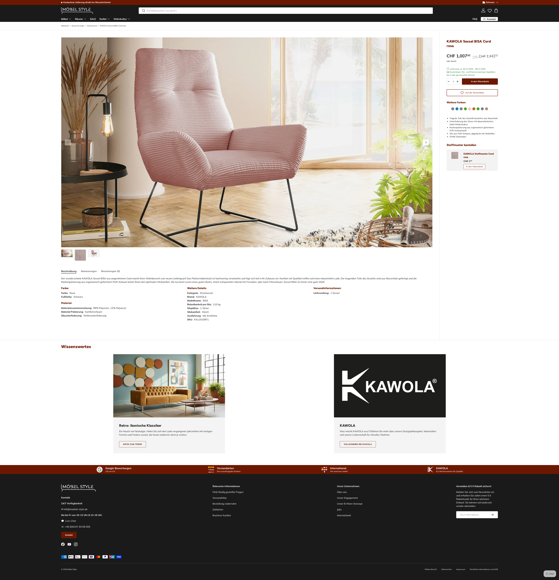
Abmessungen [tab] (89, 271)
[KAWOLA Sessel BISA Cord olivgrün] (465, 109)
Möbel (64, 18)
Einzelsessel (92, 26)
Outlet (102, 18)
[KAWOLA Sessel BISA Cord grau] (453, 109)
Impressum (460, 569)
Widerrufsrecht (431, 569)
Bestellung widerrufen (224, 503)
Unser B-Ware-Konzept (349, 503)
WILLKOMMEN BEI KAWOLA (358, 444)
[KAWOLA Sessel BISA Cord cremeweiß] (448, 109)
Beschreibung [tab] (68, 271)
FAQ (475, 18)
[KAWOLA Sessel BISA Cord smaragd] (478, 109)
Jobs (339, 509)
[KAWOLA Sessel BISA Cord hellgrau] (461, 109)
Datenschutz (446, 569)
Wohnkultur (120, 18)
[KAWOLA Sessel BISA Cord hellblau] (457, 109)
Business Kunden (222, 515)
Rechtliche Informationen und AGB (484, 569)
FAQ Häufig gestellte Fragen (228, 492)
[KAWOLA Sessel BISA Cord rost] (474, 109)
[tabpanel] (246, 302)
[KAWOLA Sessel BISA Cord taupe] (486, 109)
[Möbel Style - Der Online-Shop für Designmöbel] (77, 10)
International (344, 515)
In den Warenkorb (480, 81)
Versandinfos (220, 497)
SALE (93, 18)
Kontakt (69, 535)
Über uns (342, 492)
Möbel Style (72, 569)
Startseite (65, 26)
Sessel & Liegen (78, 26)
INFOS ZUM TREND (132, 444)
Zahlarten (218, 509)
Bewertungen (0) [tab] (110, 271)
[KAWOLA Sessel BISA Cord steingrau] (482, 109)
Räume (79, 18)
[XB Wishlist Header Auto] (490, 10)
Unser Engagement (347, 497)
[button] (496, 10)
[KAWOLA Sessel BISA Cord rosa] (470, 109)
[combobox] (286, 10)
